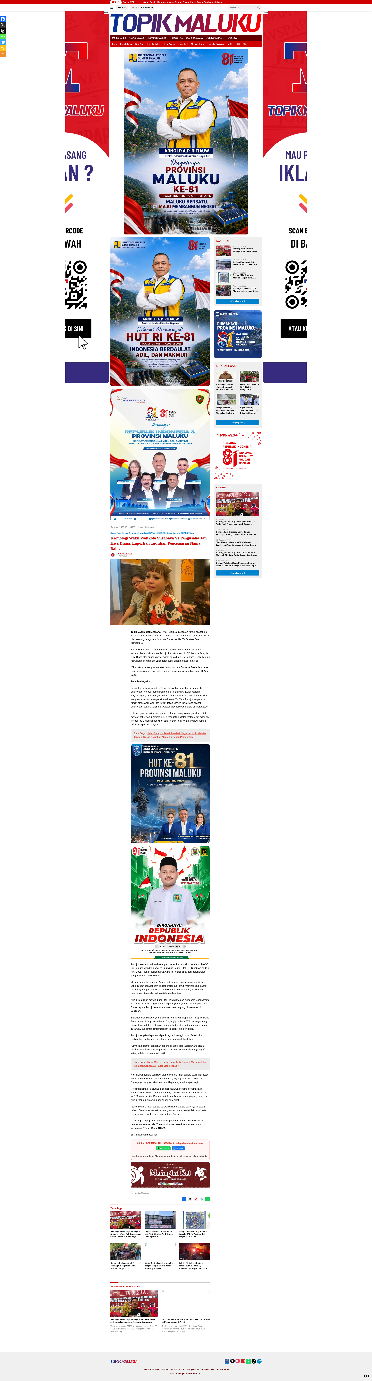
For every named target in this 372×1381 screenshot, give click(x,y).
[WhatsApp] (248, 1361)
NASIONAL (177, 38)
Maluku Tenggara (216, 44)
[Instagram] (237, 1361)
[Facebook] (3, 19)
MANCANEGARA (194, 38)
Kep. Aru (139, 44)
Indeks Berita (223, 1369)
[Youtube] (243, 1361)
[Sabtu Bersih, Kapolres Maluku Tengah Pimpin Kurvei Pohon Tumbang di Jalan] (160, 1251)
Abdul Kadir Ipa (125, 553)
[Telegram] (3, 42)
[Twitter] (232, 1361)
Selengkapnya (236, 301)
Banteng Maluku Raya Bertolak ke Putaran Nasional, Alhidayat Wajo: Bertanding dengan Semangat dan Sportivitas (236, 554)
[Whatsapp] (3, 36)
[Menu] (112, 7)
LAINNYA (232, 38)
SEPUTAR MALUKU (157, 38)
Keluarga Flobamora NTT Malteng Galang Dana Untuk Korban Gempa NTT (123, 1265)
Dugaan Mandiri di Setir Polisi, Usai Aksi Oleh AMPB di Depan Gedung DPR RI (159, 1234)
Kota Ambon (169, 44)
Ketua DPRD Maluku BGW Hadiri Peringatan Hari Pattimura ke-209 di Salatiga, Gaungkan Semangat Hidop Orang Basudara (249, 387)
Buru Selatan (126, 44)
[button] (259, 7)
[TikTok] (254, 1361)
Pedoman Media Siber (163, 1369)
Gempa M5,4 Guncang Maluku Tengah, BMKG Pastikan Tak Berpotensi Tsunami (193, 1234)
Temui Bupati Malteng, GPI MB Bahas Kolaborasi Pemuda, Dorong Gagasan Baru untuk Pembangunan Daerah (235, 543)
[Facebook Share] (184, 1199)
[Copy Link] (3, 48)
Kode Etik (179, 1369)
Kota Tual (183, 44)
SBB (238, 44)
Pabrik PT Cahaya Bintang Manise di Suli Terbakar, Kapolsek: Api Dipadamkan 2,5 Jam (193, 1266)
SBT (245, 44)
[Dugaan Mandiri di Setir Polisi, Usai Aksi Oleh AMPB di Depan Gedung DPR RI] (160, 1220)
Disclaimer (210, 1369)
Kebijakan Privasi (195, 1369)
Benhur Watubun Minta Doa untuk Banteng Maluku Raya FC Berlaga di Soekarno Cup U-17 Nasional (237, 564)
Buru (114, 44)
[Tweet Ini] (190, 1199)
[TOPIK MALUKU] (186, 22)
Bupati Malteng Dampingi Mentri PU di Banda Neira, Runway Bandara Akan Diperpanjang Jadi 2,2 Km (249, 411)
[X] (3, 25)
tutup (106, 12)
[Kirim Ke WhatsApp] (207, 1199)
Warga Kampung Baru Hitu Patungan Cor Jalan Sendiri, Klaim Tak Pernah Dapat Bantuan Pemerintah (225, 411)
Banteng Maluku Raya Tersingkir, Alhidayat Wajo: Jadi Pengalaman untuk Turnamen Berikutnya (125, 1234)
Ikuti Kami (122, 7)
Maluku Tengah (198, 44)
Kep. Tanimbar (153, 44)
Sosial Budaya (173, 533)
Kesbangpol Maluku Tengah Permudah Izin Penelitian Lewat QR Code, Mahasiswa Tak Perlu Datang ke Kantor (225, 387)
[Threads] (3, 31)
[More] (3, 54)
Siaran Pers (115, 533)
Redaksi (147, 1369)
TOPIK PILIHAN (214, 38)
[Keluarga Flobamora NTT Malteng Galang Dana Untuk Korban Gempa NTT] (125, 1251)
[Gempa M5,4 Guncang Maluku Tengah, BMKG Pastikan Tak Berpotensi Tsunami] (194, 1220)
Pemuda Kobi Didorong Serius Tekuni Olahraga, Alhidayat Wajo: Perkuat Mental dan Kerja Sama (237, 533)
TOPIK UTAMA (136, 38)
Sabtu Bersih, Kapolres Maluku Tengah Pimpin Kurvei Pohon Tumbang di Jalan (159, 1265)
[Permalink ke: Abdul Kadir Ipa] (112, 554)
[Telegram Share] (202, 1199)
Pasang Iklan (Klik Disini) (142, 7)
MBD (230, 44)
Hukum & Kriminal (130, 533)
